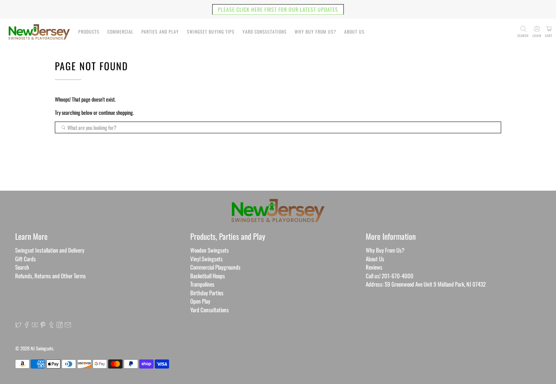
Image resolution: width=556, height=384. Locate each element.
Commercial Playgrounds (215, 267)
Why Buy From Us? (315, 31)
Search (22, 267)
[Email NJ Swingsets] (68, 325)
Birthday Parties (207, 292)
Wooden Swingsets (209, 250)
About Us (354, 31)
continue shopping (116, 112)
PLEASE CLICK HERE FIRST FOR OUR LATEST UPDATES (278, 9)
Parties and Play (160, 31)
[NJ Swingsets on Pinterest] (43, 325)
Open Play (200, 301)
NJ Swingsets (42, 348)
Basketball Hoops (207, 275)
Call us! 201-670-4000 (389, 275)
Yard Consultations (264, 31)
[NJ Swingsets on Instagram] (59, 325)
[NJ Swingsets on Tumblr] (51, 325)
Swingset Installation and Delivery (49, 250)
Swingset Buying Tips (211, 31)
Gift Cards (25, 258)
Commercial (120, 31)
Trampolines (202, 284)
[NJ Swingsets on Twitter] (18, 325)
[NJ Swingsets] (39, 32)
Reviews (374, 267)
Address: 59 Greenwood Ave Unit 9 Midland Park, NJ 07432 (426, 284)
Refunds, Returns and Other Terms (50, 275)
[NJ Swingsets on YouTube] (35, 325)
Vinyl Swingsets (206, 258)
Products (88, 31)
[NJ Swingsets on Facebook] (26, 325)
